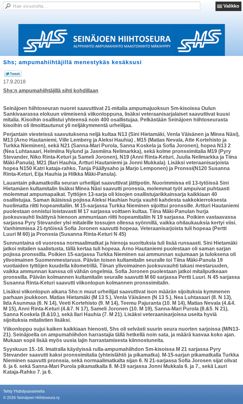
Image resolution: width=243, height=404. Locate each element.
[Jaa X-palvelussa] (13, 75)
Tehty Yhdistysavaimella (24, 391)
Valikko (231, 6)
